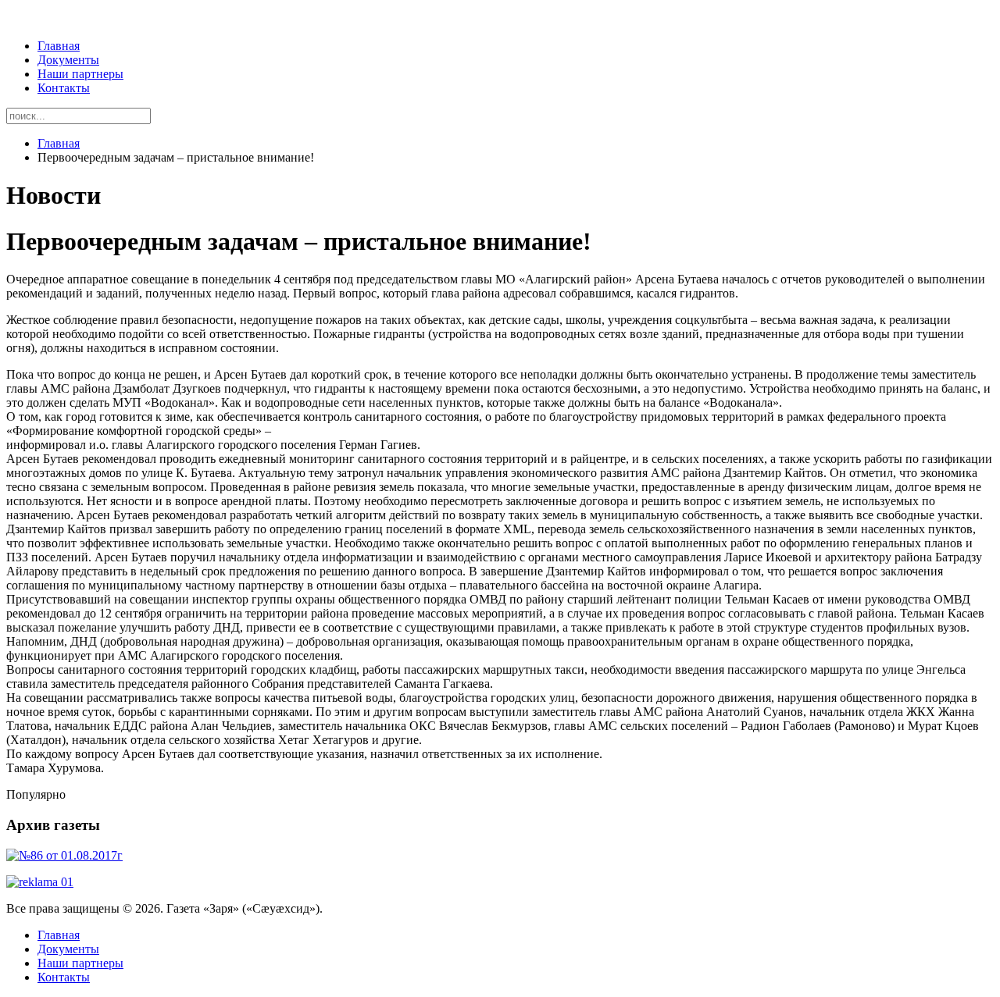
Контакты (64, 87)
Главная (59, 45)
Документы (68, 59)
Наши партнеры (80, 73)
